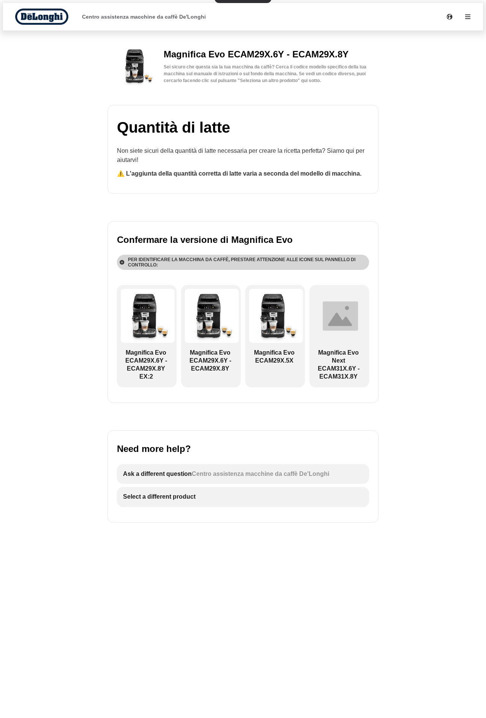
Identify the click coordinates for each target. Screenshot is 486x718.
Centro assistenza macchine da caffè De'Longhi (144, 17)
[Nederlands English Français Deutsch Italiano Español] (449, 17)
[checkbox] (147, 336)
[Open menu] (468, 17)
